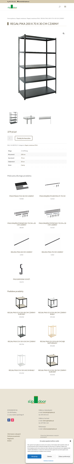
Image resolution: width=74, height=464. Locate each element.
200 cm (23, 154)
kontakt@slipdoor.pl (49, 412)
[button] (70, 441)
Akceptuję (34, 456)
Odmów (49, 456)
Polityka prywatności (48, 460)
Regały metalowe (21, 18)
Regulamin (10, 438)
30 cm (23, 161)
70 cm (23, 158)
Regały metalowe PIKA (33, 18)
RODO (9, 441)
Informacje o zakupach (14, 434)
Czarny (23, 165)
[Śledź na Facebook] (8, 420)
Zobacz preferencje (64, 456)
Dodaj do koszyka (23, 138)
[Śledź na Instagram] (12, 420)
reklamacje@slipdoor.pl (50, 429)
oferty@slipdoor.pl (48, 420)
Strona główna (11, 18)
